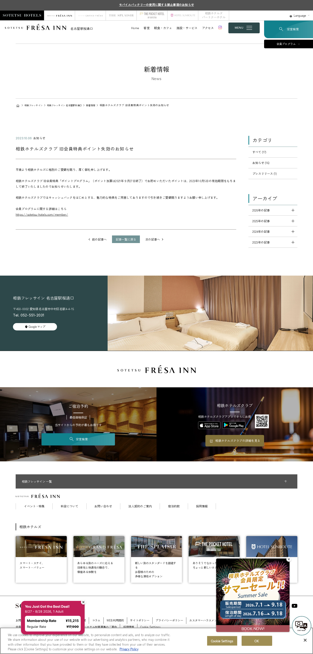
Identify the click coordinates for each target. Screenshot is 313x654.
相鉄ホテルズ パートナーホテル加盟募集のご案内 (86, 627)
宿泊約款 (174, 506)
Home (135, 28)
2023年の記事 (261, 242)
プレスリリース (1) (264, 173)
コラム (96, 620)
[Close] (305, 640)
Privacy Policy (129, 649)
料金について (69, 506)
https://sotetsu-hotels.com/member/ (42, 214)
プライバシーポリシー (169, 620)
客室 (147, 28)
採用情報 (202, 506)
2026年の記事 (261, 210)
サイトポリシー (139, 620)
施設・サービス (187, 28)
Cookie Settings (222, 641)
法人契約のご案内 (140, 506)
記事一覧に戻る (126, 239)
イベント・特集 (34, 506)
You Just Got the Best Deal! (47, 606)
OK (257, 641)
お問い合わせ (103, 506)
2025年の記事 (261, 221)
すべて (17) (259, 152)
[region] (156, 641)
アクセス (208, 28)
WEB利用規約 (115, 620)
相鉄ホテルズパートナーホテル (213, 15)
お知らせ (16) (260, 163)
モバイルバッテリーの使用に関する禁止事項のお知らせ (156, 4)
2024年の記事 (261, 231)
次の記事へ (152, 239)
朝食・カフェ (163, 28)
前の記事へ (99, 239)
